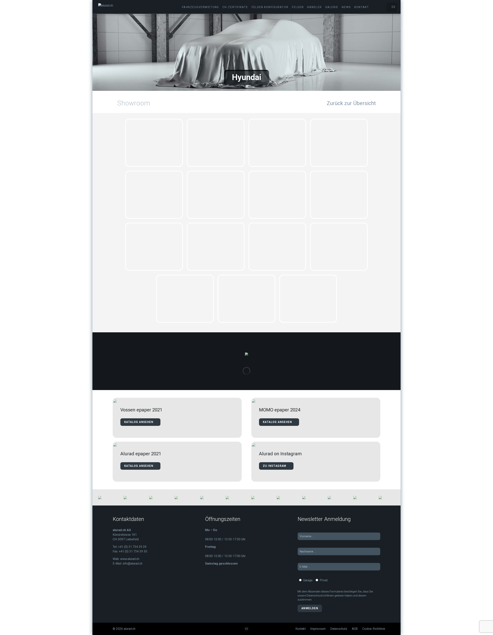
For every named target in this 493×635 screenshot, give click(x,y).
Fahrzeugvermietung (200, 7)
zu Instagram (275, 465)
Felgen (298, 7)
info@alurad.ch (132, 563)
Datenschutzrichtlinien (320, 595)
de (393, 6)
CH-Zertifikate (235, 7)
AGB (355, 629)
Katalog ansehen (139, 422)
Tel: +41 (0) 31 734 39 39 (129, 547)
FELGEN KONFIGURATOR (270, 7)
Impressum (318, 629)
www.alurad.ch (129, 559)
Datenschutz (338, 629)
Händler (314, 7)
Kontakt (361, 7)
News (346, 7)
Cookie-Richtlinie (373, 629)
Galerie (332, 7)
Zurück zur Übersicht (351, 103)
